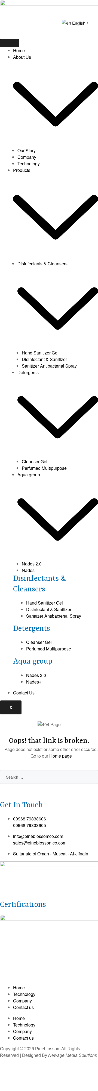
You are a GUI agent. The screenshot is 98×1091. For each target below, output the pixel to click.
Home (19, 50)
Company (26, 157)
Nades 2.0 (32, 564)
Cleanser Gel (34, 461)
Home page (60, 756)
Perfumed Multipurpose (44, 468)
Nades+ (29, 570)
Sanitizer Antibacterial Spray (49, 366)
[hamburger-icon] (9, 43)
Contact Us (24, 693)
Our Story (26, 150)
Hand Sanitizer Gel (40, 353)
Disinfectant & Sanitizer (44, 359)
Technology (28, 163)
